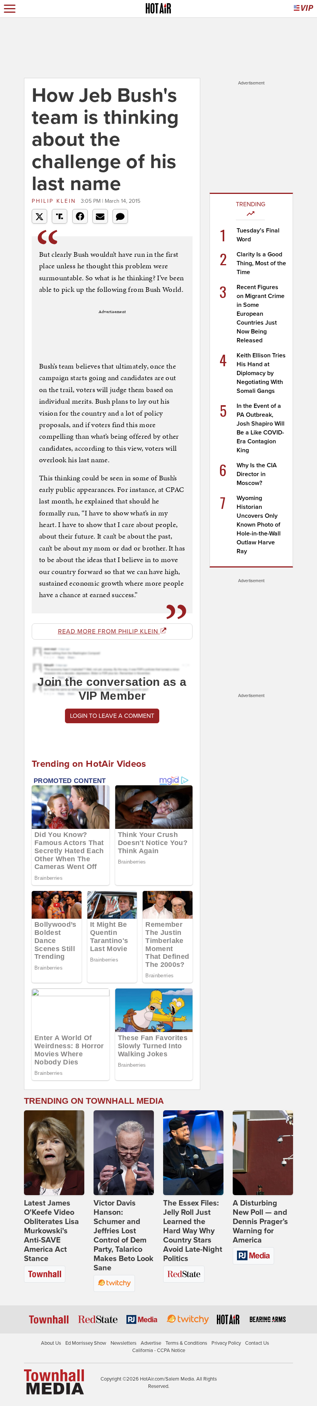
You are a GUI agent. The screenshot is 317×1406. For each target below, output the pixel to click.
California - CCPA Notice (158, 1350)
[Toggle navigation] (9, 8)
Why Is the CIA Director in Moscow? (257, 474)
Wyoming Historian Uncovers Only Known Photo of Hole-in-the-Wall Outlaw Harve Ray (259, 524)
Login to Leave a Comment (112, 716)
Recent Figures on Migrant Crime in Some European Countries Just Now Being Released (261, 313)
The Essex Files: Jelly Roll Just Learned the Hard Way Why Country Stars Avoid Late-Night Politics (192, 1231)
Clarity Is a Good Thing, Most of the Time (261, 263)
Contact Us (257, 1343)
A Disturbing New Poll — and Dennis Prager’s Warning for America (260, 1222)
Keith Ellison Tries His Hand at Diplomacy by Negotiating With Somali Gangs (261, 373)
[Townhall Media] (54, 1381)
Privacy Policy (226, 1343)
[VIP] (303, 8)
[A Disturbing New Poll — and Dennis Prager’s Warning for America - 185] (263, 1152)
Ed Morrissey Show (85, 1343)
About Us (51, 1343)
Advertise (151, 1343)
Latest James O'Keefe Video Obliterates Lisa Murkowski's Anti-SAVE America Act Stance (51, 1231)
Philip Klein (55, 201)
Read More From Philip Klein (109, 631)
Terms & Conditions (186, 1343)
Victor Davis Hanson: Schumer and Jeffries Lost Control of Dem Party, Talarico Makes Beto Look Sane (123, 1236)
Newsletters (123, 1343)
